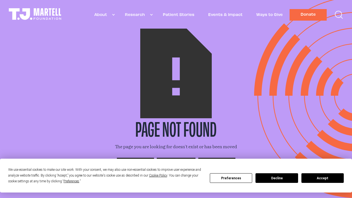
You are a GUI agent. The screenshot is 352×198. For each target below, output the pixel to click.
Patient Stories (178, 14)
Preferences (231, 178)
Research (135, 14)
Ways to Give (269, 14)
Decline (277, 178)
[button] (102, 15)
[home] (35, 14)
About (100, 14)
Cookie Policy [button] (158, 175)
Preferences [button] (71, 181)
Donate (308, 14)
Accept (322, 178)
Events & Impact (225, 14)
